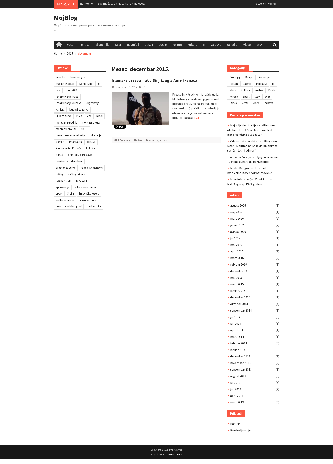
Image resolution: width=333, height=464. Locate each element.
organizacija (75, 142)
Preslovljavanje (240, 430)
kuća (79, 116)
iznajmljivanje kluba (67, 96)
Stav (259, 45)
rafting (60, 174)
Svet (118, 45)
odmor (60, 142)
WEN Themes (176, 454)
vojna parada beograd (69, 206)
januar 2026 (237, 225)
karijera (60, 109)
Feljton (177, 45)
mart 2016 (237, 258)
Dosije (163, 45)
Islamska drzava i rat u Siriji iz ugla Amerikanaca (154, 80)
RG (143, 87)
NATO (84, 129)
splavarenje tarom (85, 187)
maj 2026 (236, 212)
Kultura (193, 45)
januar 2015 (237, 291)
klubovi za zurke (78, 109)
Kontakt (272, 4)
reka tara (81, 180)
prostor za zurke (66, 167)
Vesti (70, 45)
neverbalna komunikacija (70, 135)
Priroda (233, 96)
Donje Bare (86, 84)
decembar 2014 (240, 297)
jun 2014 (235, 323)
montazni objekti (66, 129)
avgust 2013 (238, 376)
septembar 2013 (241, 369)
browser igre (77, 77)
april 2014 (236, 330)
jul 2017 (235, 238)
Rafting (235, 424)
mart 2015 (237, 284)
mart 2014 (237, 337)
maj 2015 (236, 277)
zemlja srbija (93, 206)
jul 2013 (235, 382)
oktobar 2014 (239, 304)
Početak (259, 4)
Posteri (272, 90)
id (161, 140)
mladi (99, 116)
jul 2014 (235, 317)
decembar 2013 (240, 356)
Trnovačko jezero (89, 193)
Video (247, 45)
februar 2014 (238, 343)
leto (89, 116)
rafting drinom (76, 174)
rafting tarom (63, 180)
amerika (153, 140)
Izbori (232, 90)
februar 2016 (238, 264)
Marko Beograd (240, 168)
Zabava (216, 45)
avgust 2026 (238, 205)
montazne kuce (91, 122)
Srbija (70, 193)
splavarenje (63, 187)
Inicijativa (261, 84)
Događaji (133, 45)
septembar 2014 (241, 310)
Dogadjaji (234, 77)
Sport (246, 96)
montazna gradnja (66, 122)
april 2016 (236, 251)
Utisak (149, 45)
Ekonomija (102, 45)
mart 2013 (237, 402)
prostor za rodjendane (69, 161)
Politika (84, 45)
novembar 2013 (240, 363)
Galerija (232, 45)
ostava (91, 142)
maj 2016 (236, 245)
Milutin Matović (240, 179)
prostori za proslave (80, 155)
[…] (196, 117)
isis (165, 140)
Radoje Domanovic (91, 167)
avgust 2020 (238, 232)
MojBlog (66, 18)
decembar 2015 (240, 271)
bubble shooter (65, 84)
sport (59, 193)
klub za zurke (63, 116)
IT (204, 45)
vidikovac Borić (88, 200)
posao (59, 155)
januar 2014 (237, 350)
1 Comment (124, 140)
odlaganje (95, 135)
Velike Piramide (65, 200)
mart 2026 (237, 218)
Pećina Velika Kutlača (68, 148)
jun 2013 (235, 389)
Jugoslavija (92, 103)
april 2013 (236, 396)
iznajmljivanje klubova (68, 103)
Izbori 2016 (71, 90)
